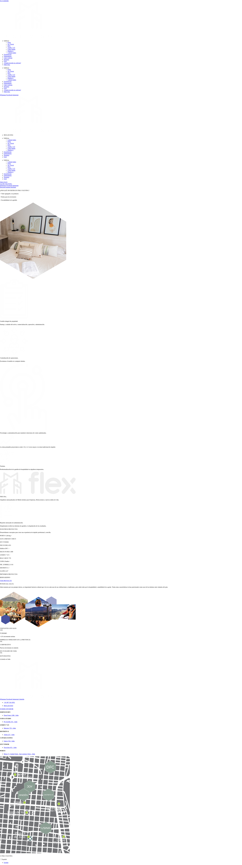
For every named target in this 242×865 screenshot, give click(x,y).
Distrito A (10, 51)
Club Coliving (8, 58)
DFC (9, 46)
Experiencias (7, 54)
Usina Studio (11, 49)
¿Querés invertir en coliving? (12, 63)
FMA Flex (7, 64)
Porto (9, 42)
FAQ (5, 61)
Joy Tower (11, 44)
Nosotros (6, 59)
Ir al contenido (4, 1)
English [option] (6, 862)
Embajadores (8, 56)
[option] (123, 862)
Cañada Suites (12, 53)
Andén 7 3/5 (11, 47)
